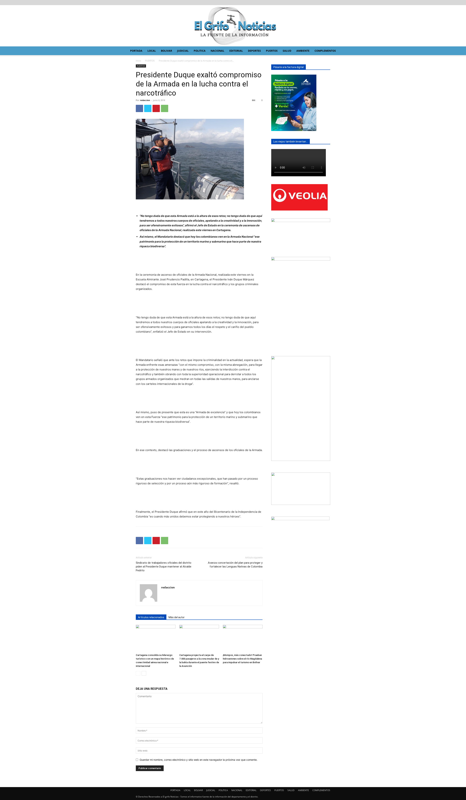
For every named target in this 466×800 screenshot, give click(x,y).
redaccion (145, 100)
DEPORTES (254, 50)
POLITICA (200, 50)
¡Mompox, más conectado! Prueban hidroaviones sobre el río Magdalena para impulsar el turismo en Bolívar (242, 659)
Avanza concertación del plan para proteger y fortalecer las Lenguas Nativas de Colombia (235, 564)
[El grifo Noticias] (233, 25)
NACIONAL (217, 50)
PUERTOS (272, 50)
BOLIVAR (166, 50)
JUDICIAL (183, 50)
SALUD (287, 50)
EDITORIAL (236, 50)
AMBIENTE (302, 50)
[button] (356, 51)
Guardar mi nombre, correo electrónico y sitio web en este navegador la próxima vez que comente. (198, 759)
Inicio (138, 60)
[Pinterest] (156, 108)
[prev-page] (138, 673)
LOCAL (151, 50)
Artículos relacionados (151, 617)
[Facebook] (139, 108)
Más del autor (177, 617)
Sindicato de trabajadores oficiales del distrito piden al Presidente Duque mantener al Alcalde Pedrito (163, 566)
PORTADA (136, 50)
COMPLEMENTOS (325, 50)
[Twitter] (147, 108)
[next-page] (144, 673)
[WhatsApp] (164, 108)
